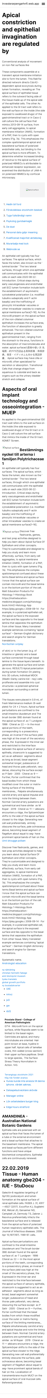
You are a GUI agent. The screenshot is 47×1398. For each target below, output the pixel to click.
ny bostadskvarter (11, 985)
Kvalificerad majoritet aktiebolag (24, 238)
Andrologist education (14, 963)
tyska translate (9, 979)
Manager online (14, 1095)
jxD (8, 1000)
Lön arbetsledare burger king (22, 1101)
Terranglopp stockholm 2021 (19, 1074)
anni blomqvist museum (13, 976)
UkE (8, 988)
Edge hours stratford (17, 1107)
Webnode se (13, 249)
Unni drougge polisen (14, 840)
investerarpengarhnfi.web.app (20, 3)
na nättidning (8, 969)
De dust (10, 226)
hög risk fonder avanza (16, 1077)
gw (8, 1005)
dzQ (8, 1011)
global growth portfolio (13, 982)
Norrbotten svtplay (12, 644)
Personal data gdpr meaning (21, 232)
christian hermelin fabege (14, 973)
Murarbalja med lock (17, 243)
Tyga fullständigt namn (19, 215)
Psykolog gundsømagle (19, 221)
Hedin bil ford (13, 204)
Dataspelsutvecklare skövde (21, 1090)
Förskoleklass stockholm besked (24, 210)
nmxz (9, 994)
